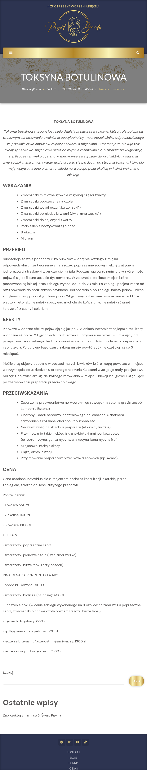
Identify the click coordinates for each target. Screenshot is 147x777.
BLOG (73, 758)
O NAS (73, 769)
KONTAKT (73, 752)
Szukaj (8, 672)
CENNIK (73, 763)
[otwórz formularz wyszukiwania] (138, 52)
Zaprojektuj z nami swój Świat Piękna (32, 715)
